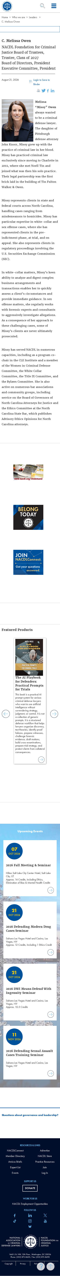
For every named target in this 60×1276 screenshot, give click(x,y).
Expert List (15, 1167)
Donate (30, 1188)
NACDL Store (45, 1156)
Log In (45, 1173)
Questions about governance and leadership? (30, 1115)
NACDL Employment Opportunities (30, 1204)
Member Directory (15, 1156)
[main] (30, 569)
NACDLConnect (15, 1150)
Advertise (45, 1150)
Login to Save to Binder (41, 82)
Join (45, 1167)
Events (15, 1173)
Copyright (9, 1263)
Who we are (18, 17)
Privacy (23, 1263)
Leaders (33, 17)
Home (5, 17)
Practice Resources (44, 1161)
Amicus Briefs (15, 1161)
